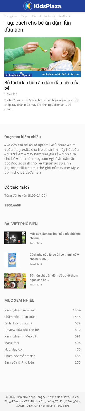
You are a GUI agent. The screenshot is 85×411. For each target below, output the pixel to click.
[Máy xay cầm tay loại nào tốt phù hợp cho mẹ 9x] (15, 238)
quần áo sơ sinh (58, 163)
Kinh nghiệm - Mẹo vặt (18, 75)
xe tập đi (73, 167)
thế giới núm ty (51, 167)
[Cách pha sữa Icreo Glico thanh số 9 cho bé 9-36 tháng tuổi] (12, 260)
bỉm (72, 145)
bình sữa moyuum (33, 158)
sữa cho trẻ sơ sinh (39, 149)
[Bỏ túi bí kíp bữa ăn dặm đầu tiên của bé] (42, 57)
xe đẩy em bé (18, 145)
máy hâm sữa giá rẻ (42, 154)
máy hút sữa (68, 149)
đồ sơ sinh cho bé (27, 163)
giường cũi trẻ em (21, 167)
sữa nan (34, 172)
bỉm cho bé (15, 172)
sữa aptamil (40, 145)
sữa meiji (14, 149)
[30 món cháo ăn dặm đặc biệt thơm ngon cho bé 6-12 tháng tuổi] (15, 281)
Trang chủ (10, 16)
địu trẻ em (15, 154)
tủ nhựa (59, 145)
